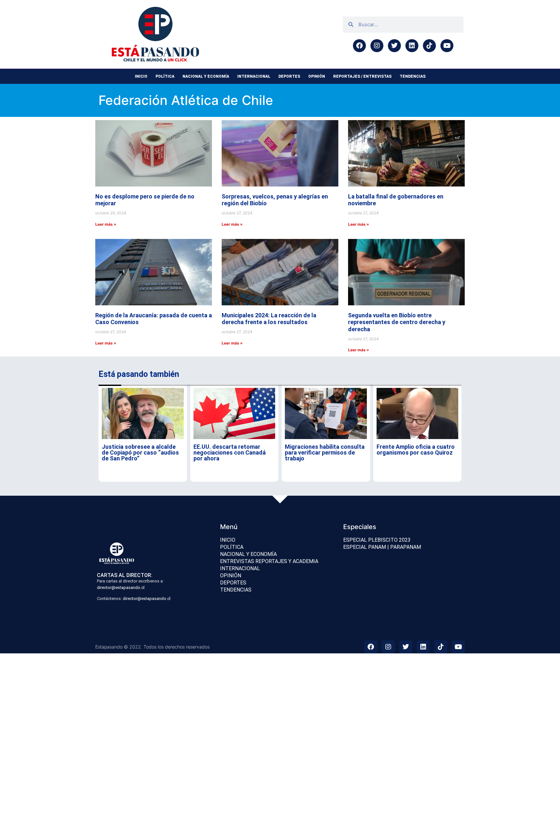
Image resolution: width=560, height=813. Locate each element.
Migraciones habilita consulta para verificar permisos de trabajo (325, 452)
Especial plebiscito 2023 (377, 540)
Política (165, 76)
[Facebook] (359, 45)
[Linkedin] (411, 45)
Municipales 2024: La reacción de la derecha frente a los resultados (269, 319)
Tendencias (413, 76)
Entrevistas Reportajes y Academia (269, 561)
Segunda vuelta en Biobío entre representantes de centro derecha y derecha (396, 322)
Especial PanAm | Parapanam (382, 547)
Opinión (316, 76)
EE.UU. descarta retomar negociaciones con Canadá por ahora (229, 452)
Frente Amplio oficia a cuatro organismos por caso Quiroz (416, 449)
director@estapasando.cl (121, 587)
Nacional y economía (205, 76)
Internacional (253, 76)
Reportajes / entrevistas (362, 76)
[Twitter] (394, 45)
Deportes (289, 76)
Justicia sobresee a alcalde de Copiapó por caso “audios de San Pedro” (140, 452)
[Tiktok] (429, 45)
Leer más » (105, 224)
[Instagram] (376, 45)
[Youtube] (446, 45)
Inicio (141, 76)
